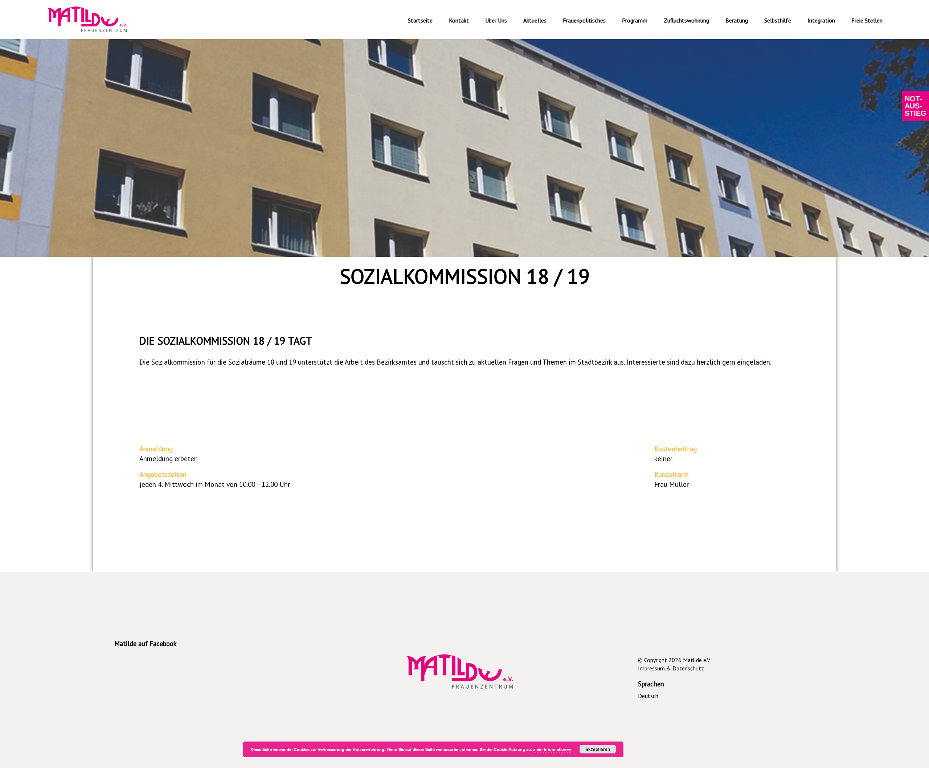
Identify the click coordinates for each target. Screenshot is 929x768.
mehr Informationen (552, 749)
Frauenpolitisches (584, 20)
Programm (634, 20)
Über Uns (496, 20)
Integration (821, 20)
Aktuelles (535, 20)
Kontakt (459, 20)
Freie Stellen (867, 20)
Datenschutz (688, 668)
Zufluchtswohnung (686, 20)
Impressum (651, 668)
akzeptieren (598, 749)
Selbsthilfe (777, 20)
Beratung (736, 20)
